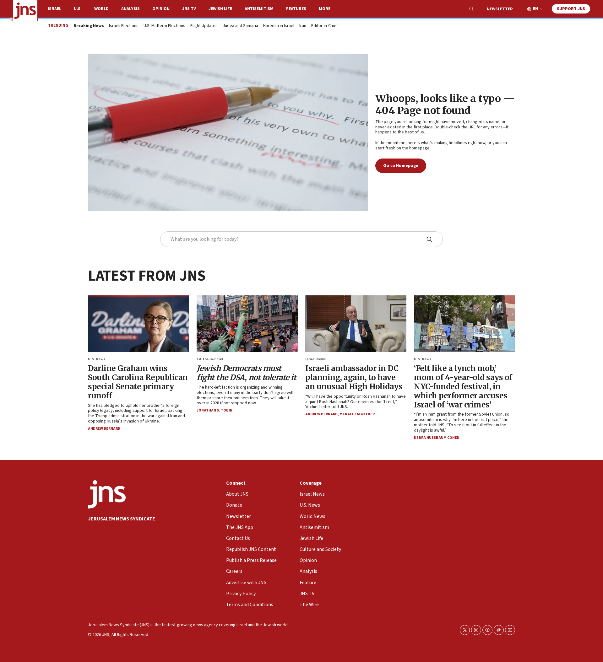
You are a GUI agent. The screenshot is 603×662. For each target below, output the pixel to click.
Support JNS (571, 9)
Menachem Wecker (357, 414)
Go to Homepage (400, 166)
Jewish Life (220, 9)
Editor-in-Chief (324, 26)
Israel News (315, 359)
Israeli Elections (124, 26)
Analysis (130, 9)
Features (296, 9)
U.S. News (96, 359)
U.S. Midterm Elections (164, 26)
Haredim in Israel (278, 26)
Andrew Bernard (104, 428)
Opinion (161, 9)
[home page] (25, 11)
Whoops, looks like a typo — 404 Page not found (445, 104)
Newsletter (500, 9)
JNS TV (189, 9)
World (101, 9)
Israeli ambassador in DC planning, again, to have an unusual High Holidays (353, 377)
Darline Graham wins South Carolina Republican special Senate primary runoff (138, 381)
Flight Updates (204, 26)
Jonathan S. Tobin (214, 410)
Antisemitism (259, 9)
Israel (54, 9)
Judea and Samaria (240, 26)
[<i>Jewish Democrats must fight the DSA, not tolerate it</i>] (247, 323)
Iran (302, 26)
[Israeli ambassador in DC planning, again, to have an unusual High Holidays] (355, 323)
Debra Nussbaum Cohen (436, 437)
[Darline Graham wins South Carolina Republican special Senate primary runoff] (138, 323)
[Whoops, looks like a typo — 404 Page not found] (228, 132)
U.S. (78, 9)
